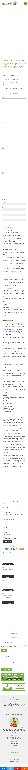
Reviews (6, 62)
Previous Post (14, 633)
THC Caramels (7, 68)
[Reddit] (17, 549)
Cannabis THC (9, 66)
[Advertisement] (14, 20)
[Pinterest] (14, 549)
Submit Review (7, 541)
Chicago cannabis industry (18, 66)
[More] (22, 549)
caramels (15, 255)
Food (2, 62)
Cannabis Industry (18, 63)
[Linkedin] (11, 549)
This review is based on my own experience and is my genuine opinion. (14, 538)
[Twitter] (8, 549)
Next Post (14, 637)
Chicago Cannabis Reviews (19, 67)
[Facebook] (5, 549)
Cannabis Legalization (16, 64)
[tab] (15, 227)
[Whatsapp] (20, 549)
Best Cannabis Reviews (16, 62)
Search (4, 650)
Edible (19, 60)
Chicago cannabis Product (7, 67)
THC (9, 62)
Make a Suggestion (7, 669)
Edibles (22, 60)
